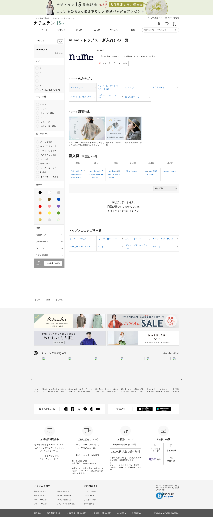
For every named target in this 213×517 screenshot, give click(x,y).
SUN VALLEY (77, 171)
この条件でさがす (53, 263)
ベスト (101, 246)
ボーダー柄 (45, 163)
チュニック (158, 246)
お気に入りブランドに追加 (114, 63)
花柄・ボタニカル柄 (49, 177)
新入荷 (79, 30)
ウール (43, 104)
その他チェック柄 (48, 155)
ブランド (61, 30)
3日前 (133, 163)
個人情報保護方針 (54, 513)
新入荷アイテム (40, 491)
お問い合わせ (89, 504)
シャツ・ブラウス (78, 239)
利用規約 (37, 513)
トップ (37, 300)
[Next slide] (182, 379)
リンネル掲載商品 (64, 500)
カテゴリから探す (41, 500)
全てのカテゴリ (132, 97)
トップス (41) (76, 87)
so (146, 171)
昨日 (96, 163)
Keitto (111, 178)
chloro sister (77, 174)
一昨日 (114, 163)
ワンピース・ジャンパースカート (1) (109, 87)
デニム (43, 117)
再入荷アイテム (40, 496)
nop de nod (95, 171)
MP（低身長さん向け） (50, 90)
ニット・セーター (133, 239)
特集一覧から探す (64, 491)
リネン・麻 (45, 122)
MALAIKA (153, 171)
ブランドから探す (41, 504)
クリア (38, 264)
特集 (133, 30)
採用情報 (135, 513)
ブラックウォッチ (48, 150)
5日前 (170, 163)
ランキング (115, 30)
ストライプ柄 (46, 142)
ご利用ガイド (89, 496)
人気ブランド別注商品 (66, 504)
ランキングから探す (65, 496)
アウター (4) (158, 87)
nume (48, 300)
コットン (44, 109)
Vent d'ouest (132, 171)
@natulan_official (171, 353)
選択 (60, 42)
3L (41, 85)
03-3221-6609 (87, 455)
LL (41, 81)
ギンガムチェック (48, 146)
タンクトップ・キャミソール (136, 246)
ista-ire (166, 171)
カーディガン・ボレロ (163, 239)
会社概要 (120, 513)
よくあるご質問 (90, 500)
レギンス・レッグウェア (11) (109, 96)
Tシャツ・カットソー (107, 239)
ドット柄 (44, 159)
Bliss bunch (76, 178)
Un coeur (150, 174)
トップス (59, 300)
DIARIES (95, 178)
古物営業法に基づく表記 (101, 513)
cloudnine (112, 171)
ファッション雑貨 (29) (80, 97)
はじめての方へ (90, 491)
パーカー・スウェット (80, 246)
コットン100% (47, 113)
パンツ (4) (129, 87)
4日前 (151, 163)
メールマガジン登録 (49, 456)
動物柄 (43, 172)
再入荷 (97, 30)
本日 (78, 163)
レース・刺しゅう (48, 168)
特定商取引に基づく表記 (76, 513)
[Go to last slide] (31, 379)
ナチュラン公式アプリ (49, 459)
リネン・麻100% (48, 126)
